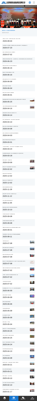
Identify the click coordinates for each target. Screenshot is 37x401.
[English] (30, 2)
